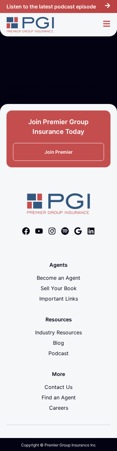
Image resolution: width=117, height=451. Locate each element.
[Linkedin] (91, 231)
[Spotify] (65, 231)
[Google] (78, 231)
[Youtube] (39, 231)
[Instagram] (52, 231)
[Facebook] (26, 231)
